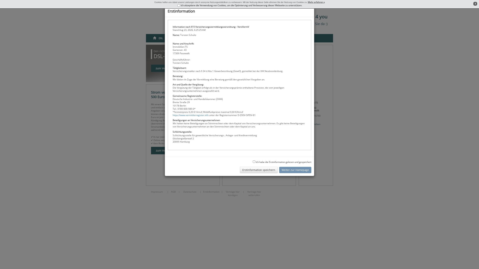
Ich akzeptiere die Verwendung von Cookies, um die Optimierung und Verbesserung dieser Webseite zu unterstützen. (241, 5)
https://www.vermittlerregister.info (191, 115)
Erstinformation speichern (258, 170)
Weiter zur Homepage (295, 170)
